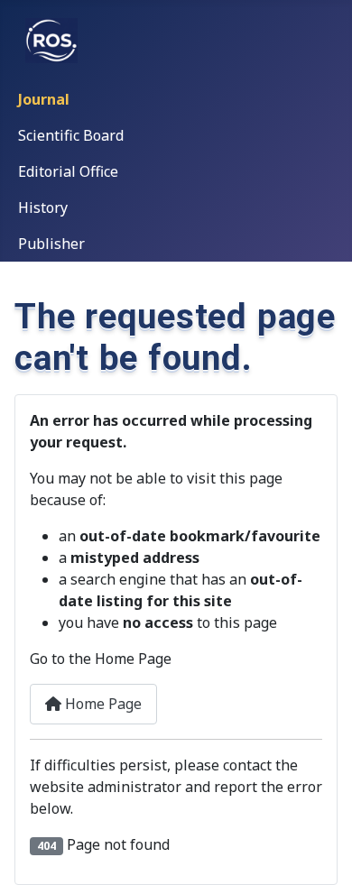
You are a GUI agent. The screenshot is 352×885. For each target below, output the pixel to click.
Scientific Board (71, 135)
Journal (43, 99)
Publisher (51, 244)
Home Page (101, 704)
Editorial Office (68, 171)
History (43, 207)
